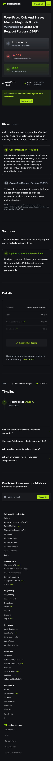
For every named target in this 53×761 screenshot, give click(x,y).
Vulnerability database (14, 660)
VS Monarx (9, 534)
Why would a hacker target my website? (21, 449)
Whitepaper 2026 (13, 663)
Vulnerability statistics (14, 679)
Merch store (9, 701)
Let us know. (28, 359)
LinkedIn (8, 710)
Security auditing (11, 577)
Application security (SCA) (16, 522)
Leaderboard (10, 599)
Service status (10, 551)
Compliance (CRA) (13, 581)
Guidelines (9, 603)
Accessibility (10, 747)
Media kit (8, 706)
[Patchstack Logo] (11, 4)
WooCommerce (11, 645)
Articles (7, 668)
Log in (7, 555)
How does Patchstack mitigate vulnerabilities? (24, 441)
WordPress (9, 641)
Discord (7, 615)
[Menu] (48, 3)
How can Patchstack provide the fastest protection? (21, 431)
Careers (8, 697)
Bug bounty (9, 595)
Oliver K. (29, 401)
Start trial (38, 4)
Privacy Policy (10, 741)
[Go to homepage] (26, 725)
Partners (8, 656)
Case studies (11, 671)
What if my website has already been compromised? (19, 459)
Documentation (11, 547)
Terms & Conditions (13, 752)
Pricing (7, 518)
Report (7, 611)
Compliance (11, 693)
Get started (26, 101)
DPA (7, 735)
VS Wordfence (10, 542)
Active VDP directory (15, 569)
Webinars (10, 675)
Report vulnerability (13, 573)
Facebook (8, 714)
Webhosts (10, 633)
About (7, 690)
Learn (8, 607)
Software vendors (12, 637)
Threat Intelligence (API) (14, 530)
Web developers (11, 629)
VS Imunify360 (10, 538)
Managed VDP (12, 565)
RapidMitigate (12, 526)
